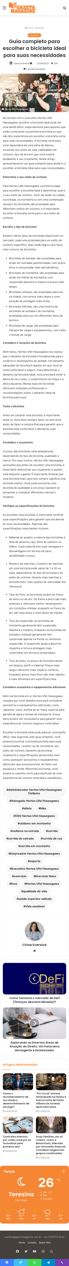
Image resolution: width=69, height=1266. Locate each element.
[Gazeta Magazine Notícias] (22, 7)
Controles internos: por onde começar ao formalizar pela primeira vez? (17, 1141)
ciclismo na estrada (25, 831)
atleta (27, 808)
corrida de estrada (21, 838)
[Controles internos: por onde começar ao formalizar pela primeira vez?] (18, 1124)
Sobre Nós (45, 1242)
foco (14, 883)
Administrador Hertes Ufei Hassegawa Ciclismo (35, 791)
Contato (32, 1242)
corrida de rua (52, 838)
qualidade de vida (35, 891)
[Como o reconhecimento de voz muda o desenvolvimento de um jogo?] (18, 1081)
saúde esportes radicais (35, 899)
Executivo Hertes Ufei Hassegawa (35, 868)
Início (30, 27)
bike (43, 808)
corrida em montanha (35, 846)
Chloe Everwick (21, 63)
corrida (53, 831)
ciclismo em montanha (35, 823)
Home (22, 1242)
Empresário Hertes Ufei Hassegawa (35, 853)
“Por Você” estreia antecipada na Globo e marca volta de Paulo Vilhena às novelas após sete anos (51, 1100)
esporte (35, 861)
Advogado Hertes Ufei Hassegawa (35, 801)
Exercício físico (45, 876)
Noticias (39, 27)
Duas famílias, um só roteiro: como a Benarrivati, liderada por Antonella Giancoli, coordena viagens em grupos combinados (51, 1145)
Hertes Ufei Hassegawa (42, 883)
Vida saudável (35, 906)
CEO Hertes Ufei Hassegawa (35, 816)
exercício (20, 876)
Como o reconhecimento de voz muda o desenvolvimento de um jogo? (16, 1100)
